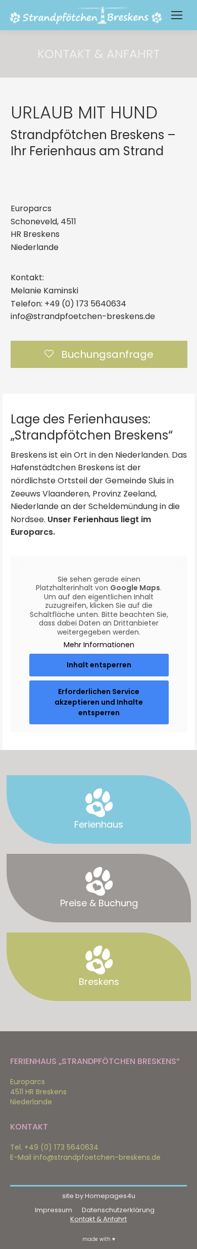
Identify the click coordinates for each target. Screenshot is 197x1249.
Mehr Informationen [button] (99, 645)
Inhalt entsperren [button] (99, 665)
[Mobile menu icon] (177, 15)
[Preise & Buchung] (99, 881)
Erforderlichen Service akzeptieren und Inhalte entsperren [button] (99, 702)
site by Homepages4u (98, 1196)
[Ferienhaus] (99, 803)
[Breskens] (99, 960)
